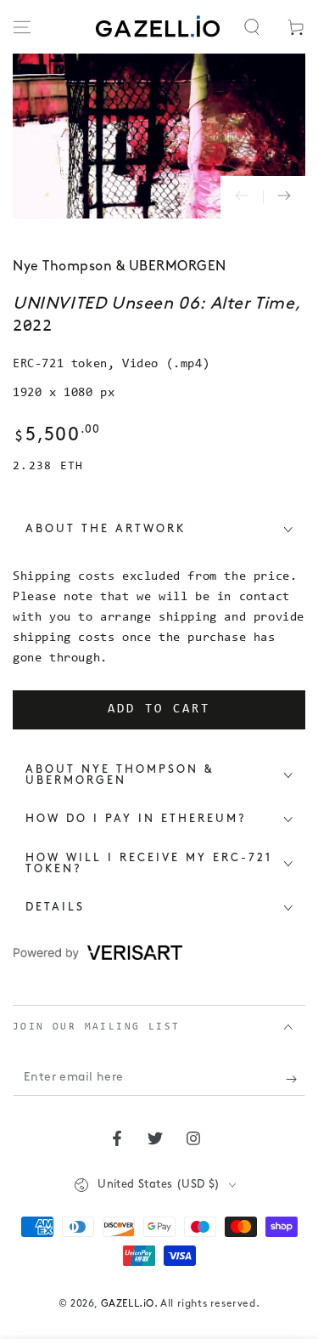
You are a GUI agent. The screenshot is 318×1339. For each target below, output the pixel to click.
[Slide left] (241, 197)
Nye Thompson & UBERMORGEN (119, 267)
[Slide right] (284, 197)
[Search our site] (252, 27)
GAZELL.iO (127, 1304)
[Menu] (22, 27)
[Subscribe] (295, 1079)
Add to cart (159, 709)
